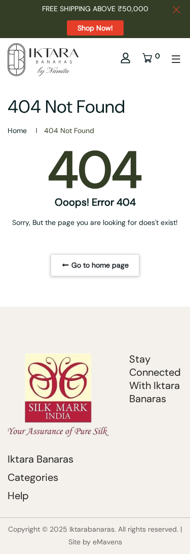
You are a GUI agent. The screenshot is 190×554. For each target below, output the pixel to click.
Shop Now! (95, 27)
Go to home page (99, 265)
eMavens (107, 541)
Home (17, 130)
